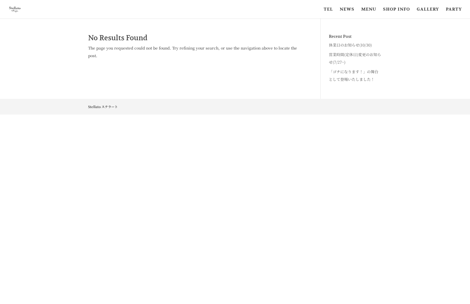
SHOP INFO (396, 9)
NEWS (347, 9)
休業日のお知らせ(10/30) (350, 45)
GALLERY (428, 9)
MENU (368, 9)
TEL (328, 9)
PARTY (454, 9)
